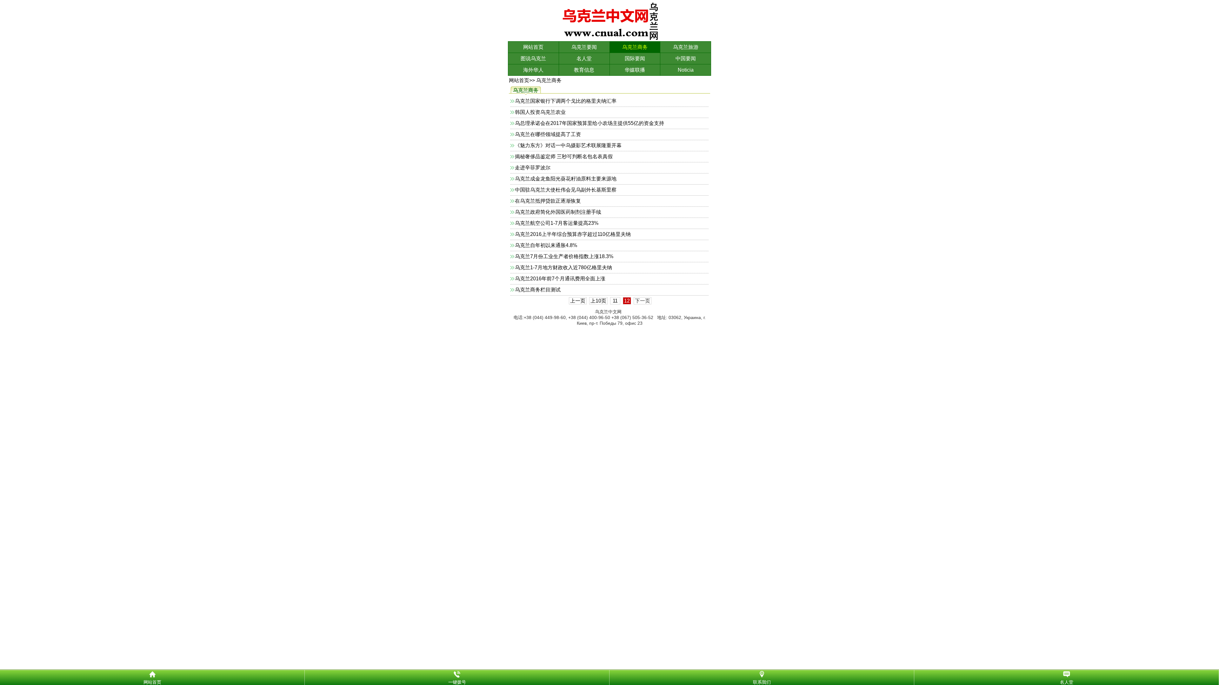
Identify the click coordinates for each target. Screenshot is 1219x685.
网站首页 (533, 47)
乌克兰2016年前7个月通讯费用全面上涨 (560, 278)
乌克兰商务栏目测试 (538, 289)
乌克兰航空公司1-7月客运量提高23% (556, 223)
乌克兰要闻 (584, 47)
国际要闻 (635, 58)
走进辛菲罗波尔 (532, 167)
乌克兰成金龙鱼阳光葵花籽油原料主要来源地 (565, 178)
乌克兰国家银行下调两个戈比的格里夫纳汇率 (565, 101)
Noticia (686, 70)
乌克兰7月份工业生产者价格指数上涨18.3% (564, 256)
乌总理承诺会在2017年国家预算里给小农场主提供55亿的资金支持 (589, 123)
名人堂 (584, 58)
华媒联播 (635, 70)
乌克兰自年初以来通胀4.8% (546, 245)
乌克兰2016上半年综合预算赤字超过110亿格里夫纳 (573, 234)
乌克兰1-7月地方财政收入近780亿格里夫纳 (563, 267)
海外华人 (533, 70)
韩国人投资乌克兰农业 (540, 112)
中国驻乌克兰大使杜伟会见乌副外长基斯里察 (565, 189)
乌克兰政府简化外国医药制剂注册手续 (558, 212)
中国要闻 (686, 58)
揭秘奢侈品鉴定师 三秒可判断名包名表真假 (564, 156)
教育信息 (584, 70)
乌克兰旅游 (685, 47)
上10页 (598, 300)
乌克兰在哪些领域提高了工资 (548, 134)
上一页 (577, 300)
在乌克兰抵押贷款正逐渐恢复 (548, 201)
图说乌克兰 (533, 58)
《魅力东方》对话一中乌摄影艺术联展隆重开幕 (568, 145)
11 (615, 300)
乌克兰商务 (635, 47)
